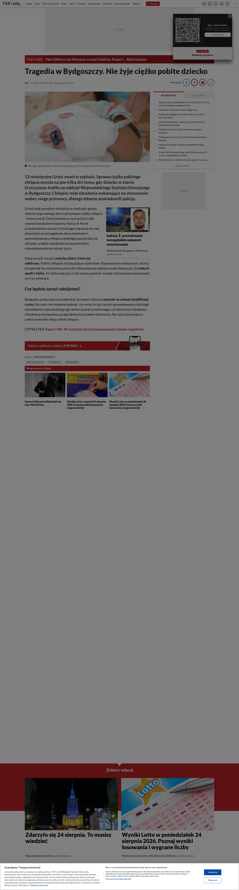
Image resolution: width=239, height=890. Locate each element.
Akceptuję (212, 872)
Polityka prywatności (39, 885)
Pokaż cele (212, 880)
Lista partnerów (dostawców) (118, 879)
